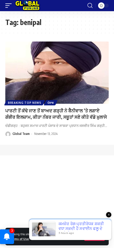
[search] (90, 5)
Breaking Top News (24, 102)
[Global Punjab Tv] (27, 5)
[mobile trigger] (9, 5)
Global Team (21, 134)
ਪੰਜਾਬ (50, 102)
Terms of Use (19, 239)
